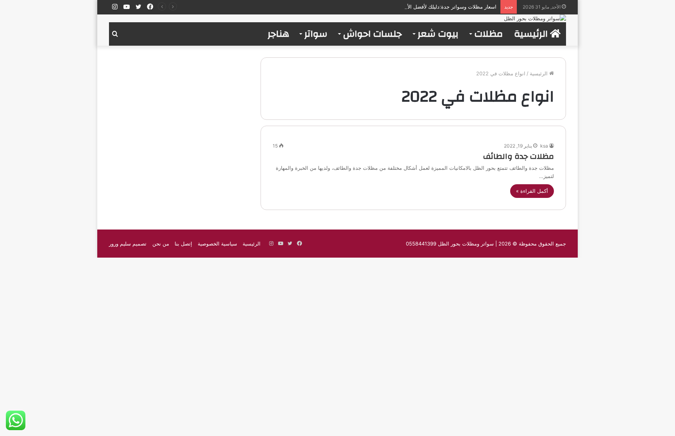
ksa (544, 146)
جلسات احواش (372, 34)
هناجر (278, 34)
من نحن (160, 243)
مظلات (488, 34)
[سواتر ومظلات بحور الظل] (535, 18)
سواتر (315, 34)
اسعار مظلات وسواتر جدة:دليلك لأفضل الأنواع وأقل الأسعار (433, 7)
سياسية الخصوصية (217, 243)
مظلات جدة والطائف (518, 156)
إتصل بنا (183, 243)
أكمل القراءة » (532, 191)
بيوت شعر (438, 34)
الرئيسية (532, 34)
